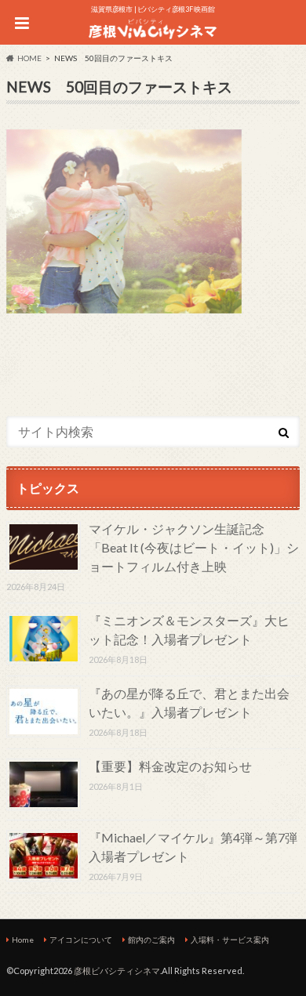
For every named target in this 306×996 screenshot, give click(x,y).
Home (23, 939)
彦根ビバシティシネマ (117, 970)
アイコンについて (80, 939)
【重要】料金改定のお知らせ (170, 766)
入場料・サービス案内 (230, 939)
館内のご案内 (151, 939)
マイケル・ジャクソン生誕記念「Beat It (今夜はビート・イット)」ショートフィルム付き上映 (194, 547)
